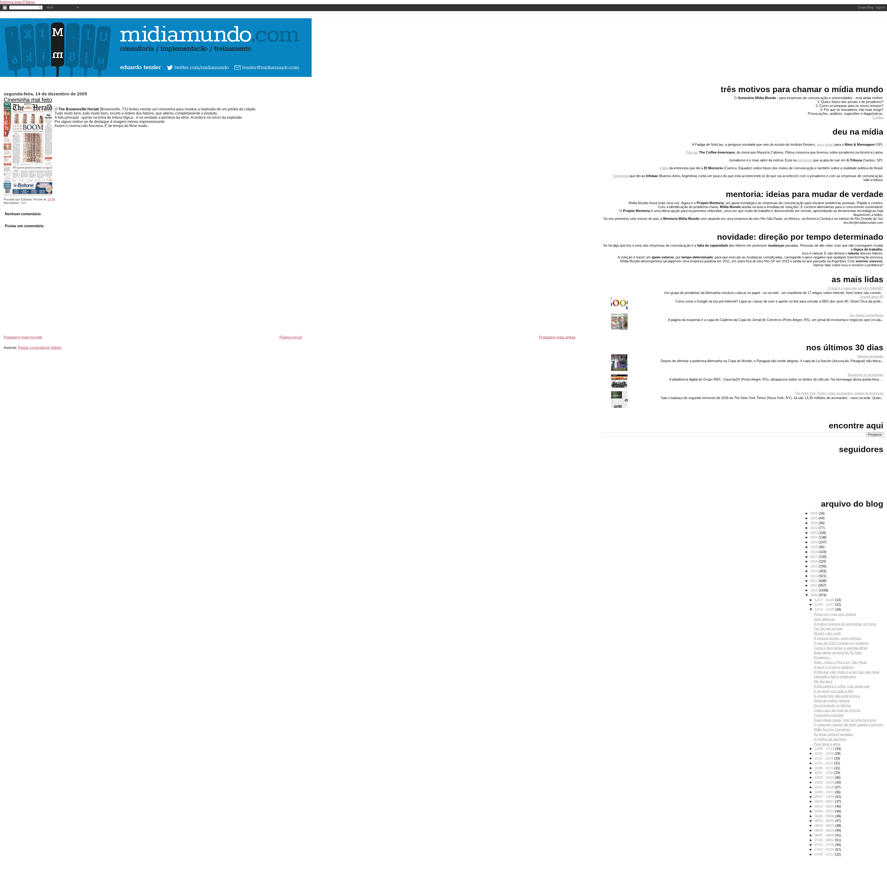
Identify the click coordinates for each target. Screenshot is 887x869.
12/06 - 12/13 (824, 749)
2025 (814, 518)
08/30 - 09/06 (824, 816)
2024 (814, 523)
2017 (814, 557)
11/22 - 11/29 (824, 758)
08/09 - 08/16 (824, 830)
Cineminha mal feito (28, 100)
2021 (814, 537)
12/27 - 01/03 (824, 600)
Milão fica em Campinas (832, 729)
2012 (814, 581)
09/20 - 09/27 (824, 801)
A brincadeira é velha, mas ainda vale (842, 686)
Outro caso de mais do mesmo (837, 710)
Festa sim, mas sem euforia (835, 614)
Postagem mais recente (23, 337)
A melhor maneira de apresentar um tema (845, 624)
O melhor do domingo (830, 739)
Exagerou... (822, 657)
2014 (814, 571)
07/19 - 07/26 (824, 845)
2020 (814, 542)
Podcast (692, 152)
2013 (814, 576)
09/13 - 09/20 (824, 806)
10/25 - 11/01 (824, 777)
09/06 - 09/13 (824, 811)
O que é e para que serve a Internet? (855, 288)
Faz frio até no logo (828, 628)
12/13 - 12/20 (824, 609)
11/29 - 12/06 (824, 753)
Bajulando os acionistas (865, 375)
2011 (814, 585)
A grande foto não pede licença (837, 696)
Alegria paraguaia (870, 356)
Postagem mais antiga (557, 337)
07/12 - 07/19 (824, 849)
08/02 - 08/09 (824, 835)
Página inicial (290, 337)
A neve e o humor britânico (834, 667)
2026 (814, 513)
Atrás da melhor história (832, 700)
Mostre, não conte (827, 633)
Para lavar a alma (827, 744)
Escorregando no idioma (832, 705)
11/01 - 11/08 (824, 773)
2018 (814, 552)
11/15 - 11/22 (824, 763)
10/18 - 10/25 (824, 782)
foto (23, 203)
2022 (814, 533)
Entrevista (621, 176)
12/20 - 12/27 (824, 604)
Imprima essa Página (17, 2)
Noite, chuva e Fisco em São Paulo (840, 662)
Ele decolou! (823, 681)
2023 (814, 528)
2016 (814, 561)
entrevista (804, 160)
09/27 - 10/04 (824, 797)
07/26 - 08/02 (824, 840)
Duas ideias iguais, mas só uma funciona (845, 720)
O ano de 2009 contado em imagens (841, 643)
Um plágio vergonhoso (866, 315)
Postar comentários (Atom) (39, 348)
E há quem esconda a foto (833, 691)
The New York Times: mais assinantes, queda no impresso (838, 393)
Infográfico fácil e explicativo (835, 676)
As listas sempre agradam (834, 734)
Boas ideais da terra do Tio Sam (838, 652)
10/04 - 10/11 (824, 792)
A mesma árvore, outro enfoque (837, 638)
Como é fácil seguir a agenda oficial (840, 648)
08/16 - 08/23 (824, 825)
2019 (814, 547)
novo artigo (825, 144)
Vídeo (663, 168)
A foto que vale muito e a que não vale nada (846, 672)
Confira (877, 117)
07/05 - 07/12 (824, 854)
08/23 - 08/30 (824, 821)
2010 (814, 590)
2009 (814, 595)
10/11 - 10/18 (824, 787)
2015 (814, 566)
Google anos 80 (871, 297)
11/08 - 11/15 (824, 768)
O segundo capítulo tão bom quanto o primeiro (848, 725)
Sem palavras (824, 619)
